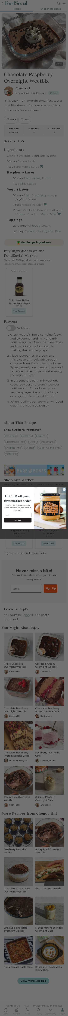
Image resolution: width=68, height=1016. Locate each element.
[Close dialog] (64, 489)
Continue (18, 520)
